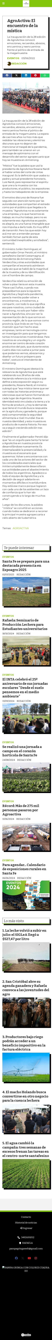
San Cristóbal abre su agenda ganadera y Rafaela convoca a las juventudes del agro (25, 988)
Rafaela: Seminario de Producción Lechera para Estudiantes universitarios (24, 624)
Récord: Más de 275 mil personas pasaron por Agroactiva (20, 810)
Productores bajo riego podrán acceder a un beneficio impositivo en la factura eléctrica (23, 1043)
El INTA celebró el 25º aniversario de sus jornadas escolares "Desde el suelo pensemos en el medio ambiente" (25, 687)
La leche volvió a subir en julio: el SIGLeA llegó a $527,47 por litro (24, 935)
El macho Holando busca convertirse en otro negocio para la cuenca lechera (25, 1096)
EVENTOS (13, 58)
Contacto (26, 1217)
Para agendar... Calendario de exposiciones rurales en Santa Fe (24, 869)
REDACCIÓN (19, 63)
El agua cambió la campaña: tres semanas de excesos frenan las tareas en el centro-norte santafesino (25, 1149)
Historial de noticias (26, 1222)
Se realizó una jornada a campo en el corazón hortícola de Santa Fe (22, 751)
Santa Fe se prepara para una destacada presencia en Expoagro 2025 (25, 565)
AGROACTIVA (21, 528)
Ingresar (27, 1228)
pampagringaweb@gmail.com (26, 1248)
